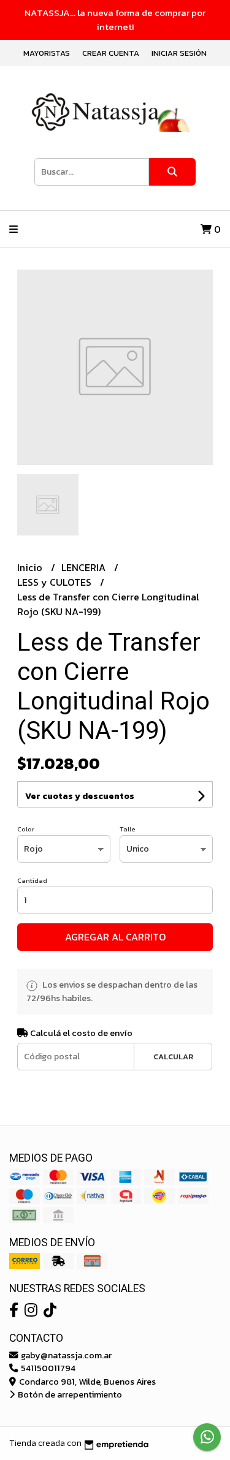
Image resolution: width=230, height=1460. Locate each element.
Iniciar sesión (179, 53)
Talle (128, 829)
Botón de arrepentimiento (69, 1394)
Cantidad (32, 880)
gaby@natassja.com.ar (65, 1355)
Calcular (173, 1056)
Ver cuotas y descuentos (79, 796)
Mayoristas (46, 53)
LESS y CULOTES (55, 582)
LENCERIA (84, 567)
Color (25, 829)
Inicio (31, 567)
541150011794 (47, 1368)
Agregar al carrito (115, 936)
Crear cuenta (110, 53)
